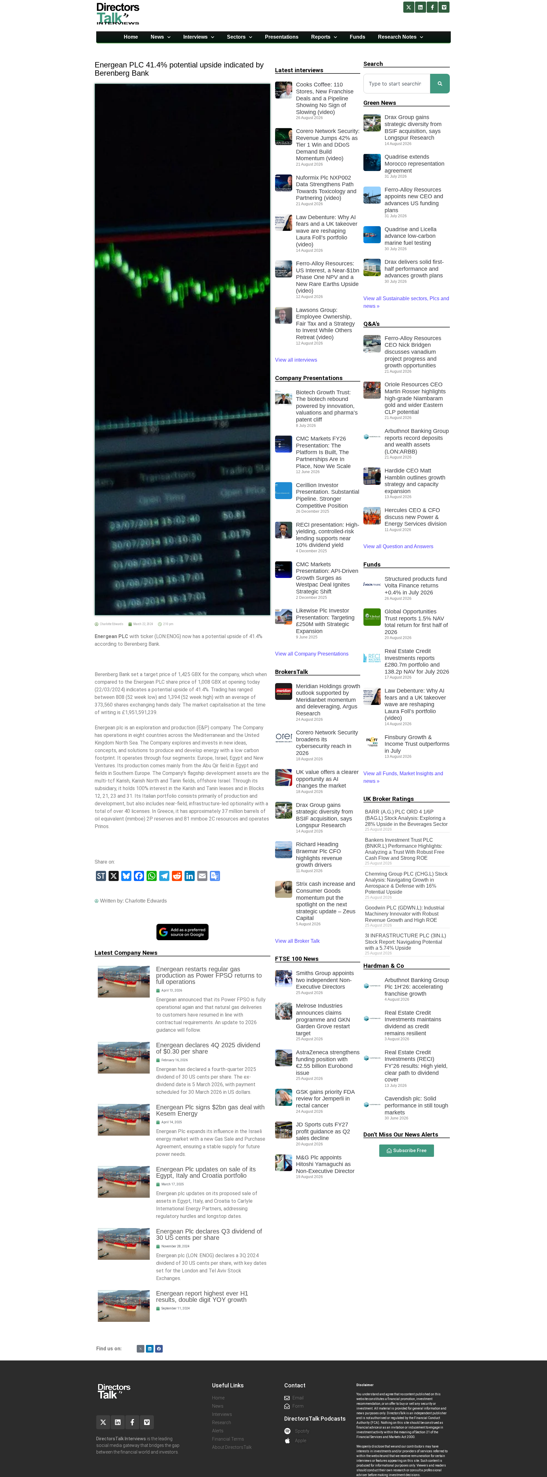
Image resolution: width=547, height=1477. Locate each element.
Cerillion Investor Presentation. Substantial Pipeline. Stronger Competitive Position (327, 495)
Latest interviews (299, 70)
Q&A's (371, 323)
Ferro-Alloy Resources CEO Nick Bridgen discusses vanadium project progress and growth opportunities (413, 352)
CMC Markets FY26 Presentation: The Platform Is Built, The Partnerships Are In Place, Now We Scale (323, 452)
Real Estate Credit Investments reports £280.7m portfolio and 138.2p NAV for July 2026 (417, 661)
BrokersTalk (291, 671)
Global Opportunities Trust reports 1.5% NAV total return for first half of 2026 (416, 621)
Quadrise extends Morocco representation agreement (414, 164)
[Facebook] (159, 1349)
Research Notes (397, 37)
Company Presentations (309, 378)
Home (131, 37)
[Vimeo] (444, 7)
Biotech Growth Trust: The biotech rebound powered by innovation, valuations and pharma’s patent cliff (327, 406)
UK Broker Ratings (388, 798)
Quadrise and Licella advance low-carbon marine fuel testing (411, 236)
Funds (357, 37)
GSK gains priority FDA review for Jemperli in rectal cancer (325, 1099)
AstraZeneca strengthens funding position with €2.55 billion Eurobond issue (328, 1062)
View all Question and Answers (398, 546)
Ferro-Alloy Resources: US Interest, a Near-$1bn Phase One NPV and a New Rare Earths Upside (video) (327, 277)
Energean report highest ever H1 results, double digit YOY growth (202, 1296)
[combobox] (396, 83)
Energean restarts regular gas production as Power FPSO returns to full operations (209, 975)
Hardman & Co (383, 965)
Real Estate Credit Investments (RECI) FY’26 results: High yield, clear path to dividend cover (416, 1066)
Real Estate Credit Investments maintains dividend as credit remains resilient (413, 1023)
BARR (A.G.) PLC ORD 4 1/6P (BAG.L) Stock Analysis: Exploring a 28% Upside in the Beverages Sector (406, 818)
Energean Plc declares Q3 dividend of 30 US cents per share (209, 1234)
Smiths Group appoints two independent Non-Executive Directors (325, 980)
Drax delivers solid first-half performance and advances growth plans (414, 269)
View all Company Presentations (312, 653)
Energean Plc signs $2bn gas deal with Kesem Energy (210, 1110)
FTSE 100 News (296, 958)
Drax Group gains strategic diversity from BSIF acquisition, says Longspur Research (324, 815)
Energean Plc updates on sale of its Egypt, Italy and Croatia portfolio (206, 1172)
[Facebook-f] (432, 7)
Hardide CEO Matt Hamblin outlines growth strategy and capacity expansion (415, 480)
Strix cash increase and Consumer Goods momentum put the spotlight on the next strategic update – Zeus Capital (325, 901)
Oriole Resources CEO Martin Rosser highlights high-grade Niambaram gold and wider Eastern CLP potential (415, 398)
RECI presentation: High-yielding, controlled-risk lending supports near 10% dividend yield (327, 535)
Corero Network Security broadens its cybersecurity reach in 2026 (327, 742)
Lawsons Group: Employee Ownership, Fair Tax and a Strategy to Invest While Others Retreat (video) (325, 323)
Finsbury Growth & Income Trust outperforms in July (417, 744)
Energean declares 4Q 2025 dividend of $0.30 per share (208, 1048)
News (157, 37)
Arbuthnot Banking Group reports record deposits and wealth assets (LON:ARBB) (417, 441)
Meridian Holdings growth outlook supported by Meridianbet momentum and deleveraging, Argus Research (328, 700)
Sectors (236, 37)
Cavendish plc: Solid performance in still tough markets (416, 1105)
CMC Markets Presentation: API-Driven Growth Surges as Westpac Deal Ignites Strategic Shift (327, 578)
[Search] (440, 83)
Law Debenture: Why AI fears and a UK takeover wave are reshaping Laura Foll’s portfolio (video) (326, 231)
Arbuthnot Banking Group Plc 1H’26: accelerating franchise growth (417, 987)
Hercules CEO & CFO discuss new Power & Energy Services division (416, 517)
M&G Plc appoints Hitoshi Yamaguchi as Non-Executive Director (325, 1164)
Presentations (282, 37)
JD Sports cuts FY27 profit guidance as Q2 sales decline (323, 1131)
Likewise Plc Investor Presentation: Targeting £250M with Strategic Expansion (325, 620)
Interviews (195, 37)
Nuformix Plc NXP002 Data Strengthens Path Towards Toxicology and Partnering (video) (326, 187)
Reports (320, 37)
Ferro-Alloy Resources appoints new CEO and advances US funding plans (414, 200)
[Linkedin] (420, 7)
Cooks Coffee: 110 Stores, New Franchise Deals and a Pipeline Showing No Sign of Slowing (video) (325, 98)
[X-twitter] (408, 7)
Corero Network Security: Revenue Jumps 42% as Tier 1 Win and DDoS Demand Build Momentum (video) (328, 145)
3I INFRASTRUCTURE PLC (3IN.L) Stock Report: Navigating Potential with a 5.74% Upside (405, 941)
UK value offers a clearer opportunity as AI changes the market (327, 779)
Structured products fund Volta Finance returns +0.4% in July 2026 (416, 586)
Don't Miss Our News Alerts (400, 1134)
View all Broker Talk (297, 941)
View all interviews (296, 360)
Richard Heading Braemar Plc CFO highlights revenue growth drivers (319, 854)
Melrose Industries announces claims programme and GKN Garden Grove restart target (323, 1019)
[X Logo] (140, 1349)
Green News (379, 102)
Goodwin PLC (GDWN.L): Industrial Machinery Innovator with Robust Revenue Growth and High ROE (404, 913)
